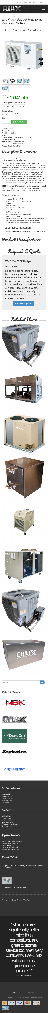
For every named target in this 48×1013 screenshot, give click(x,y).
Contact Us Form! (9, 826)
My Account (5, 802)
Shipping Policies (7, 796)
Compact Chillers (18, 142)
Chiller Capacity (7, 103)
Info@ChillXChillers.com (38, 2)
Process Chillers (18, 144)
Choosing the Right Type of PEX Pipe (16, 900)
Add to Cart (20, 122)
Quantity (5, 118)
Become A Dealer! (7, 800)
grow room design (28, 274)
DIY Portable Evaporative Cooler (14, 887)
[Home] (12, 9)
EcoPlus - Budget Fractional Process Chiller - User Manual (25, 231)
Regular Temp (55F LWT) (12, 114)
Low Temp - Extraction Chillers (11, 847)
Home (3, 16)
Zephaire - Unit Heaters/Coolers (12, 841)
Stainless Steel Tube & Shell (10, 843)
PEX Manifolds (6, 845)
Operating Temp (7, 111)
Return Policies (6, 794)
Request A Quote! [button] (23, 303)
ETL (18, 146)
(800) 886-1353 (23, 2)
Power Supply (20, 103)
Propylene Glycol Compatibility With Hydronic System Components (22, 867)
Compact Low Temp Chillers (10, 849)
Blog (21, 992)
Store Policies (31, 992)
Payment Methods (7, 798)
